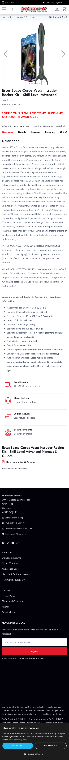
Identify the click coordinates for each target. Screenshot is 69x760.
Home (4, 17)
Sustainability (8, 612)
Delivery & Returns (11, 557)
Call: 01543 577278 (15, 523)
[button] (4, 9)
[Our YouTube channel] (13, 542)
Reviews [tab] (35, 132)
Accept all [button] (18, 745)
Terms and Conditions (13, 601)
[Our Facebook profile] (3, 542)
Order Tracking (10, 563)
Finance (5, 606)
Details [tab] (22, 132)
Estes (11, 100)
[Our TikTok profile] (17, 542)
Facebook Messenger (16, 534)
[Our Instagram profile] (8, 542)
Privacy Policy (8, 596)
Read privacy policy (18, 739)
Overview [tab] (7, 132)
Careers (6, 590)
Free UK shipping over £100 (55, 2)
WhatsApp (11, 2)
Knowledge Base (10, 568)
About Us (7, 552)
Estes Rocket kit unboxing (14, 468)
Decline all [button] (50, 745)
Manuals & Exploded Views (15, 574)
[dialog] (34, 741)
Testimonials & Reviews (14, 579)
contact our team (21, 126)
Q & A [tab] (63, 132)
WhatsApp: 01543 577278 (18, 528)
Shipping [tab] (50, 132)
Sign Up (34, 651)
